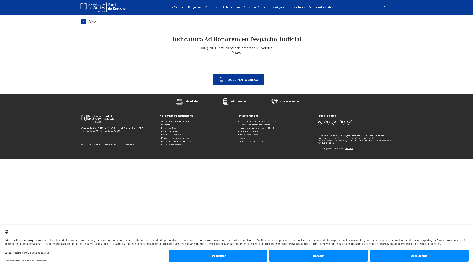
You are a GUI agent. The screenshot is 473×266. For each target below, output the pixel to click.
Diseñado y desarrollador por (335, 148)
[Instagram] (349, 122)
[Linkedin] (327, 122)
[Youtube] (342, 122)
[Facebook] (319, 122)
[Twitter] (334, 122)
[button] (385, 7)
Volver (92, 21)
